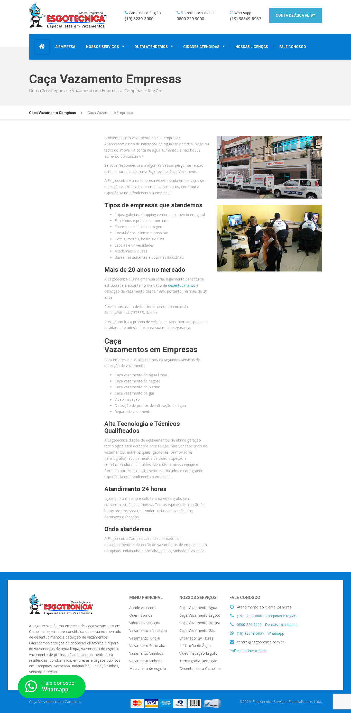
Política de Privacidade (248, 650)
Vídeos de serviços (144, 622)
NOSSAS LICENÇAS (251, 47)
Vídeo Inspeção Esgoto (198, 653)
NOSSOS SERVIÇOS (102, 47)
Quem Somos (140, 615)
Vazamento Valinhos (146, 653)
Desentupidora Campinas (200, 668)
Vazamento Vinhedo (146, 660)
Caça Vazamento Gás (197, 630)
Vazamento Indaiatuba (148, 630)
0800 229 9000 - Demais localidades (266, 624)
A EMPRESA (65, 47)
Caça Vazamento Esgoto (199, 615)
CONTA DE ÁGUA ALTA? (295, 15)
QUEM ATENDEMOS (151, 47)
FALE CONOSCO (292, 47)
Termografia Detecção (198, 660)
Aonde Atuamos (142, 607)
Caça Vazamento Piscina (199, 622)
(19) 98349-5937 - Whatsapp (260, 633)
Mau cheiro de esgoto (147, 668)
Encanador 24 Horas (196, 638)
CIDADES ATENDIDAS (201, 47)
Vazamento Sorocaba (147, 645)
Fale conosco (58, 686)
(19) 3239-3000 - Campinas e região (266, 615)
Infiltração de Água (195, 645)
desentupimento (181, 285)
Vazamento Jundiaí (144, 638)
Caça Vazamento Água (198, 607)
